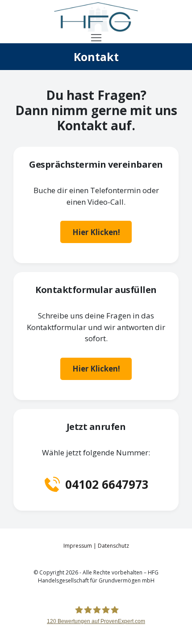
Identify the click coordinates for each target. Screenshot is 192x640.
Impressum (77, 545)
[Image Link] (96, 17)
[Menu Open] (96, 37)
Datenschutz (113, 545)
